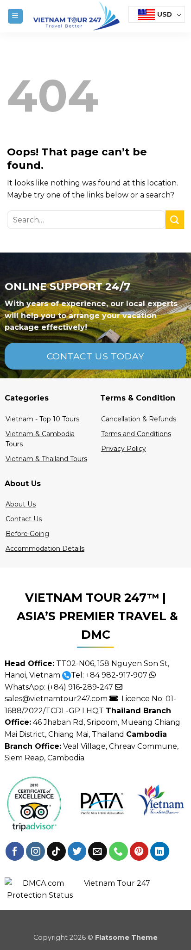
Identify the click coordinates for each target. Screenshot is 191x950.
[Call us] (118, 851)
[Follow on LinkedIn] (159, 851)
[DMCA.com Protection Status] (40, 888)
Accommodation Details (45, 548)
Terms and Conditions (136, 434)
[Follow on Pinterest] (139, 851)
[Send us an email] (97, 851)
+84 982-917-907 (116, 675)
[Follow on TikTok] (56, 851)
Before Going (27, 534)
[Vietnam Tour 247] (75, 16)
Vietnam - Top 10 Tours (42, 419)
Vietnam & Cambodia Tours (40, 439)
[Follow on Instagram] (35, 851)
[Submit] (175, 219)
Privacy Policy (123, 448)
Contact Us (24, 519)
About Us (21, 504)
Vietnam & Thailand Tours (46, 459)
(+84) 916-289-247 (80, 687)
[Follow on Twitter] (77, 851)
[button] (15, 16)
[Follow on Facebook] (15, 851)
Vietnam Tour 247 (117, 883)
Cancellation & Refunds (138, 419)
